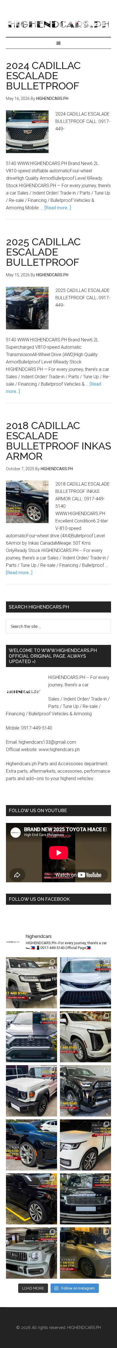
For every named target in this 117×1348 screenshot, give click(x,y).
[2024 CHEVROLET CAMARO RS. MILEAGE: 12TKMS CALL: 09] (31, 1145)
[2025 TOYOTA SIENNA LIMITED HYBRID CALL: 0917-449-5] (85, 982)
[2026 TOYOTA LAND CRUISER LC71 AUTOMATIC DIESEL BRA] (31, 1090)
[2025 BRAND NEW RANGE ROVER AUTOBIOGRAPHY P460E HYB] (85, 1145)
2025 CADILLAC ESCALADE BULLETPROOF (43, 252)
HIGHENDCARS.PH (58, 24)
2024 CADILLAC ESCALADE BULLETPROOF (43, 75)
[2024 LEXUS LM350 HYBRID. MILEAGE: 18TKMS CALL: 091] (85, 1252)
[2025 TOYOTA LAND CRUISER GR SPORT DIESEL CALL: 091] (31, 982)
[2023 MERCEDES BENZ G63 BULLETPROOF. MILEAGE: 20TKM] (31, 1252)
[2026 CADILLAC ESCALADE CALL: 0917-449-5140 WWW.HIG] (85, 1036)
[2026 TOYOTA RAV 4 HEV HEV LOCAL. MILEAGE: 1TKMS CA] (31, 1036)
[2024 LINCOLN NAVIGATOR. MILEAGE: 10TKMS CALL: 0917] (31, 1198)
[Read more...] (58, 207)
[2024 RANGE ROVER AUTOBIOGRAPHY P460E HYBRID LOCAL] (85, 1198)
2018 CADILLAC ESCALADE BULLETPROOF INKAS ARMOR (58, 440)
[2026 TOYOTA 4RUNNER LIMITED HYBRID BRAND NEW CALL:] (85, 1090)
